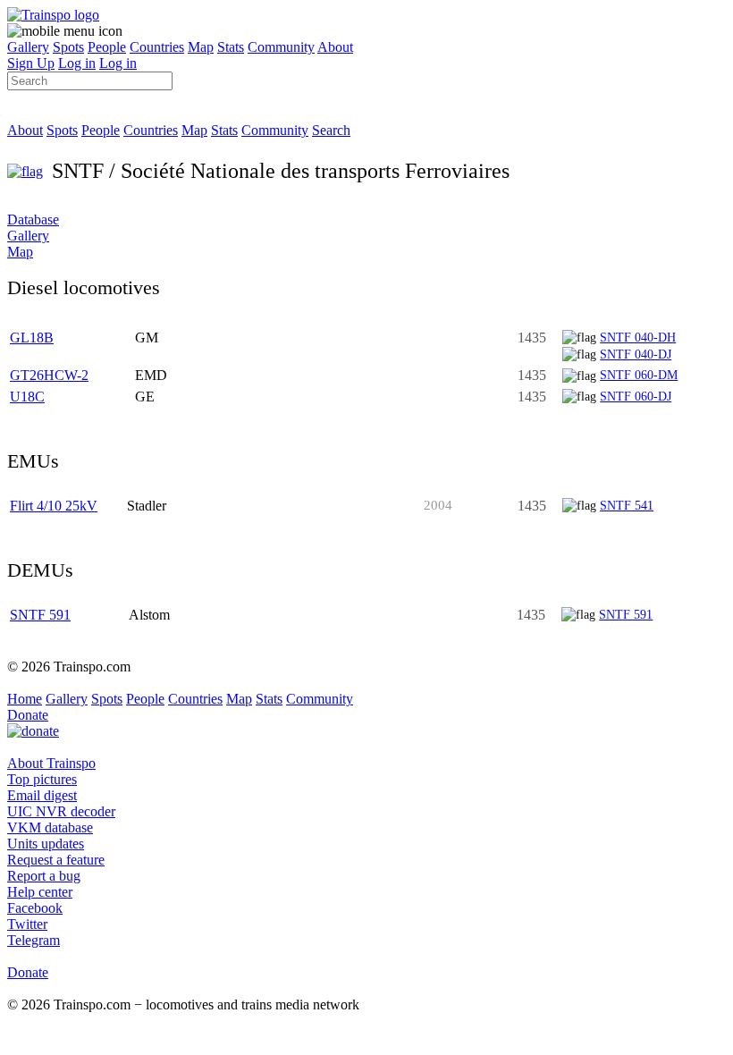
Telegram (33, 940)
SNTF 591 (40, 614)
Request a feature (56, 859)
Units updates (45, 843)
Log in (77, 63)
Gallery (28, 47)
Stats (230, 47)
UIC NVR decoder (61, 811)
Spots (68, 47)
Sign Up (31, 63)
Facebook (35, 908)
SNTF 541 (626, 505)
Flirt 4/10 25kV (53, 505)
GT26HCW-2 (49, 375)
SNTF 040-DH (638, 337)
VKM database (50, 827)
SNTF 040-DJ (635, 354)
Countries (157, 47)
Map (201, 47)
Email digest (42, 795)
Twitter (27, 924)
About (335, 47)
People (107, 47)
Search (331, 130)
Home (24, 698)
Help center (39, 891)
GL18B (32, 337)
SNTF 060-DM (639, 374)
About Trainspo (51, 763)
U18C (27, 396)
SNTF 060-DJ (635, 396)
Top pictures (42, 779)
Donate (27, 714)
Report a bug (43, 875)
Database (33, 219)
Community (281, 47)
